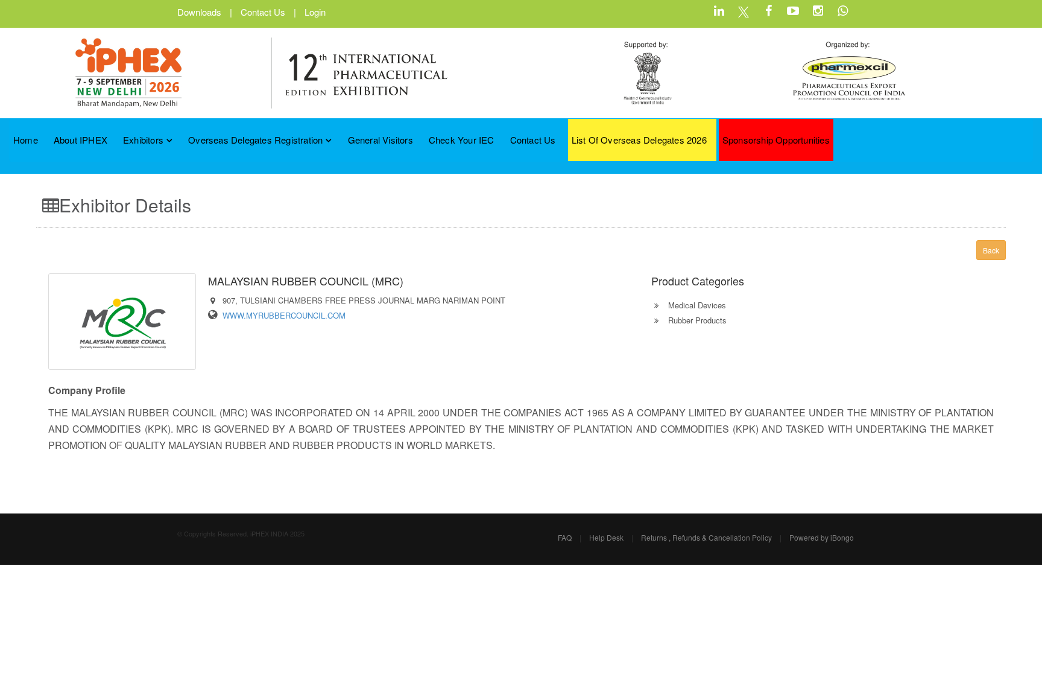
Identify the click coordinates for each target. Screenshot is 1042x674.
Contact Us (263, 11)
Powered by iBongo (821, 537)
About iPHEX (80, 139)
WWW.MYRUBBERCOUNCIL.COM (284, 315)
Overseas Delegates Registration (255, 139)
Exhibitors (143, 139)
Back (991, 250)
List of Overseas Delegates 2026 (639, 139)
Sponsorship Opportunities (776, 139)
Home (25, 139)
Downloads (199, 11)
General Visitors (380, 139)
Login (315, 11)
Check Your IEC (461, 139)
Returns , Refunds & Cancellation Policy (706, 537)
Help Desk (606, 537)
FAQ (565, 537)
